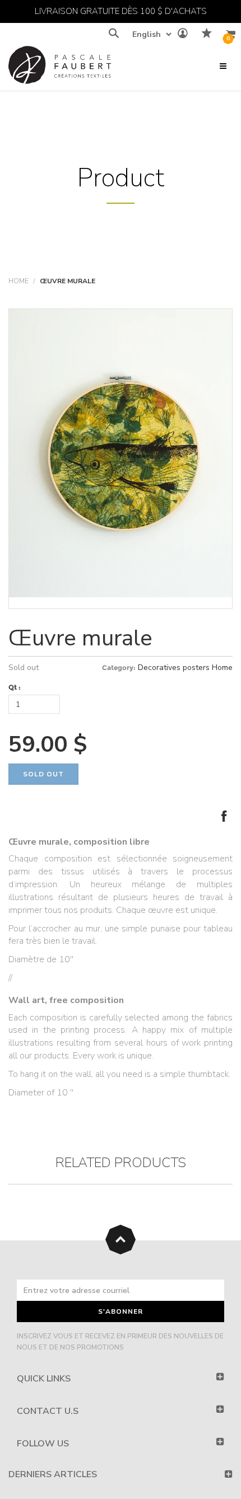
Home (18, 281)
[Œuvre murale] (120, 453)
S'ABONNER (120, 1311)
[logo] (59, 67)
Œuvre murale (80, 638)
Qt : (14, 687)
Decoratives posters (174, 667)
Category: (119, 667)
